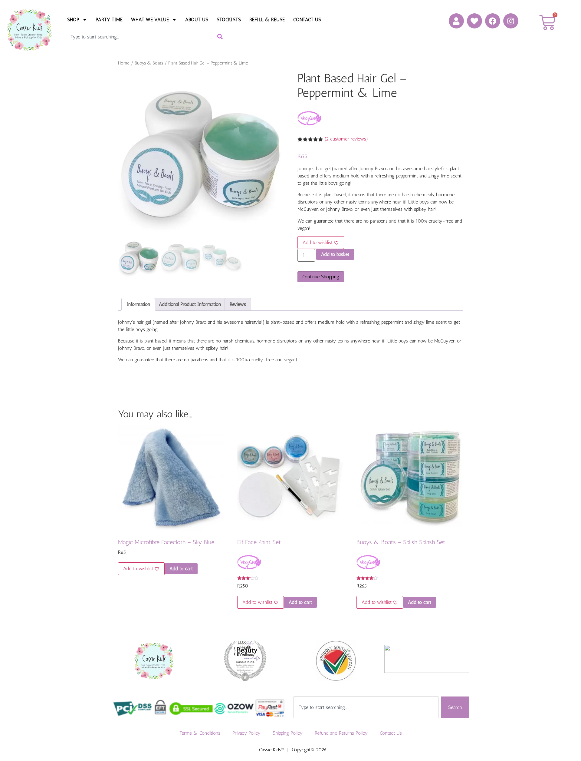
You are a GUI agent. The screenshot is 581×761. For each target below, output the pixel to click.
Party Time (109, 19)
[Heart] (474, 20)
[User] (456, 20)
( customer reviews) (346, 139)
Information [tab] (138, 304)
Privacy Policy (246, 733)
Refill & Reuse (267, 19)
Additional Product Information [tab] (190, 304)
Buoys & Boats (149, 63)
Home (124, 63)
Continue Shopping (320, 277)
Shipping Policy (288, 733)
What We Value (150, 19)
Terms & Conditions (199, 733)
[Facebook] (492, 20)
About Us (196, 19)
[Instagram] (510, 20)
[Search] (222, 37)
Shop (73, 19)
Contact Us (307, 19)
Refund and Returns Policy (341, 733)
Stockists (229, 19)
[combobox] (136, 37)
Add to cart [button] (181, 568)
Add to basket (335, 254)
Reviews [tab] (238, 304)
